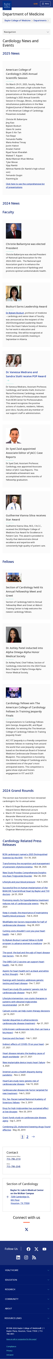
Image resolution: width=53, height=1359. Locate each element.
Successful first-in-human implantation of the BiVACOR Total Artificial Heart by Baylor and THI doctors (26, 891)
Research (10, 1289)
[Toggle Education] (48, 1280)
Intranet (10, 1355)
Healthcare (11, 1270)
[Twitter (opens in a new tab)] (26, 1229)
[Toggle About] (48, 1309)
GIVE (36, 4)
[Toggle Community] (48, 1299)
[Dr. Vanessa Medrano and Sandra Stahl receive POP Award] (13, 360)
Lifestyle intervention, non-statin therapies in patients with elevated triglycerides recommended (25, 1001)
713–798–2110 (13, 1159)
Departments (40, 20)
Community (11, 1299)
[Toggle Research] (48, 1289)
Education (11, 1279)
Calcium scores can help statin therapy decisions (26, 1010)
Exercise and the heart (13, 1038)
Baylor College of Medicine (17, 20)
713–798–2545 (13, 1166)
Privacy (9, 1350)
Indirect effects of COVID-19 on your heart (23, 1044)
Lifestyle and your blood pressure (19, 881)
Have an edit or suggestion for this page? (21, 1339)
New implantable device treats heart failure (24, 1062)
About (8, 1308)
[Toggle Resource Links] (48, 1318)
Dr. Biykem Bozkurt (15, 312)
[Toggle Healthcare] (48, 1270)
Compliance (11, 1346)
